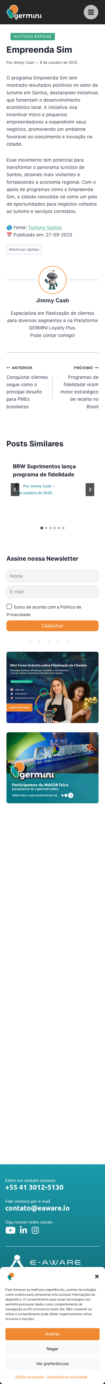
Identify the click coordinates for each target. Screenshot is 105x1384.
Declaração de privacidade (67, 1377)
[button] (97, 1276)
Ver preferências (52, 1363)
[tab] (41, 528)
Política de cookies (29, 1377)
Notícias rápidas (33, 36)
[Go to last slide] (15, 489)
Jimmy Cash (23, 62)
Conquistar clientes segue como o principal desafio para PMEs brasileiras (27, 387)
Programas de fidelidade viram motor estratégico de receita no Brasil (79, 387)
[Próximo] (90, 489)
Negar (52, 1348)
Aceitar (52, 1333)
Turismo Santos (45, 227)
